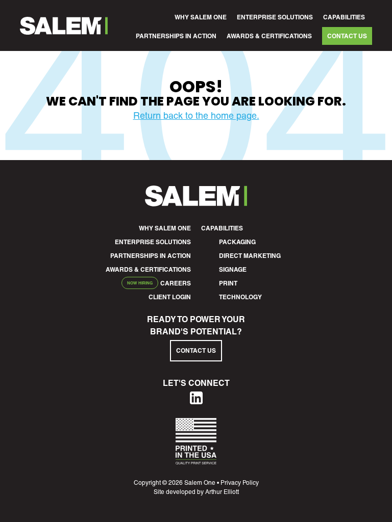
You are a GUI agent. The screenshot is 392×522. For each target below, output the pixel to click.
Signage (233, 269)
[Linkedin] (196, 401)
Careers (175, 283)
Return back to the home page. (196, 115)
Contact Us (347, 36)
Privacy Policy (239, 482)
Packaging (237, 242)
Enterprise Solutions (275, 17)
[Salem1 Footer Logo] (196, 203)
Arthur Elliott (222, 491)
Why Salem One (201, 17)
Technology (240, 297)
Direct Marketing (250, 255)
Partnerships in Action (176, 36)
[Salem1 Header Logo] (64, 26)
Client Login (170, 297)
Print (228, 283)
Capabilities (344, 17)
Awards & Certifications (269, 36)
